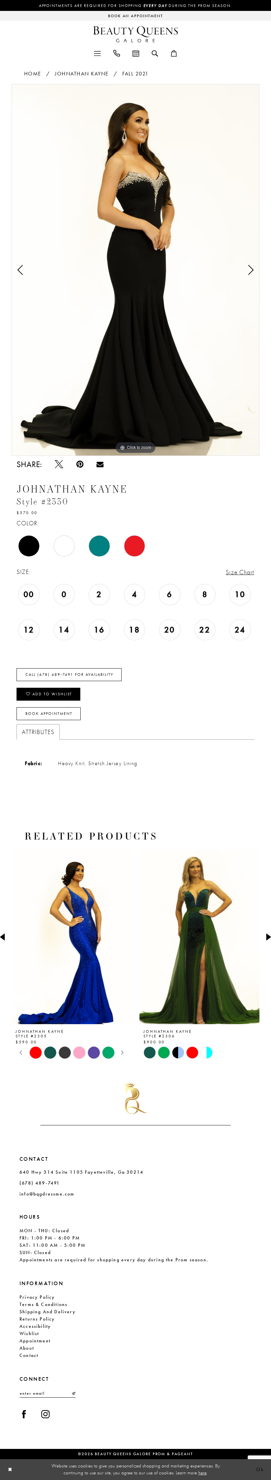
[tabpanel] (135, 270)
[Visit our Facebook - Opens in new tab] (23, 1414)
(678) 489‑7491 (39, 1183)
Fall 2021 (135, 73)
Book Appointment (48, 713)
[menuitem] (97, 53)
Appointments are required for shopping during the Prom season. (135, 5)
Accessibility (35, 1326)
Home (32, 73)
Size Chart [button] (240, 572)
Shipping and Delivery (47, 1312)
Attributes (38, 732)
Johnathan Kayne (82, 73)
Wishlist (29, 1333)
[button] (97, 53)
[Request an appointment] (135, 53)
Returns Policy (37, 1319)
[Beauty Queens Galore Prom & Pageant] (135, 34)
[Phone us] (116, 53)
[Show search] (154, 53)
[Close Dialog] (10, 1469)
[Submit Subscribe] (73, 1393)
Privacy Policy (37, 1297)
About (26, 1348)
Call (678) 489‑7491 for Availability (69, 674)
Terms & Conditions (43, 1304)
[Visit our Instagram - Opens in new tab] (45, 1414)
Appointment (35, 1341)
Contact (28, 1355)
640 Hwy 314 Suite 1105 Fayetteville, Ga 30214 (81, 1172)
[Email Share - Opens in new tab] (100, 464)
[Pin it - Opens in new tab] (80, 464)
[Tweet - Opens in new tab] (59, 464)
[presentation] (162, 936)
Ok (260, 1469)
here (202, 1472)
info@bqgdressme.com (46, 1194)
